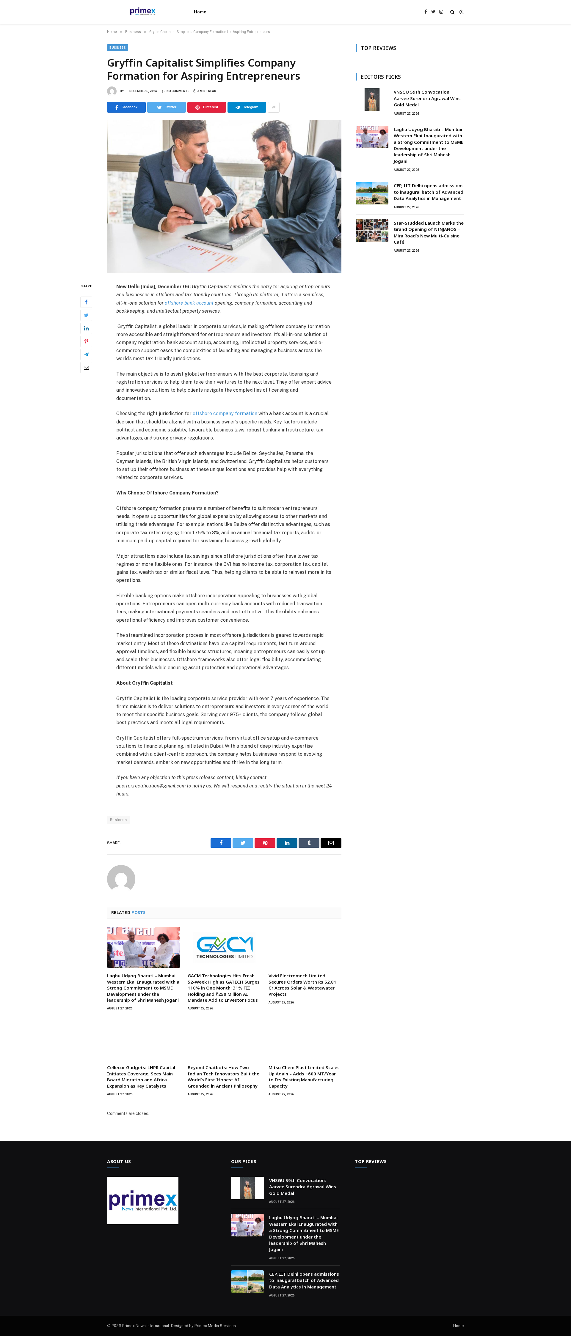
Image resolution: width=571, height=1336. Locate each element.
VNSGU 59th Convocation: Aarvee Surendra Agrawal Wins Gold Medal (427, 98)
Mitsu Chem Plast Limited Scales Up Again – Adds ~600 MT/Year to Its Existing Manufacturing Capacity (304, 1076)
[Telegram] (86, 354)
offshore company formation (225, 413)
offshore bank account (189, 303)
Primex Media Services (215, 1326)
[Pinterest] (86, 341)
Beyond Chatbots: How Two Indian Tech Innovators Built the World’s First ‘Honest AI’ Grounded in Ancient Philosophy (223, 1076)
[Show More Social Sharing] (274, 107)
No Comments (178, 91)
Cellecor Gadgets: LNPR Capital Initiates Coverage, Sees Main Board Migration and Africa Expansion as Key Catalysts (141, 1076)
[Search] (452, 12)
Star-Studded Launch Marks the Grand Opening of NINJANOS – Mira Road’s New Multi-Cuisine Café (429, 232)
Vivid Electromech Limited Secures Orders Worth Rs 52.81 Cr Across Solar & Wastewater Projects (302, 985)
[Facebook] (86, 302)
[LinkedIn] (86, 328)
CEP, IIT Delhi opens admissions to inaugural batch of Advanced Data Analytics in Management (429, 191)
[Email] (86, 367)
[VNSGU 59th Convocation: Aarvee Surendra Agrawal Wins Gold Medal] (372, 99)
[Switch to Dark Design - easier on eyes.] (461, 12)
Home (200, 12)
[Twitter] (86, 315)
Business (117, 47)
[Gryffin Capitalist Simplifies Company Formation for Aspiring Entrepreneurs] (224, 196)
